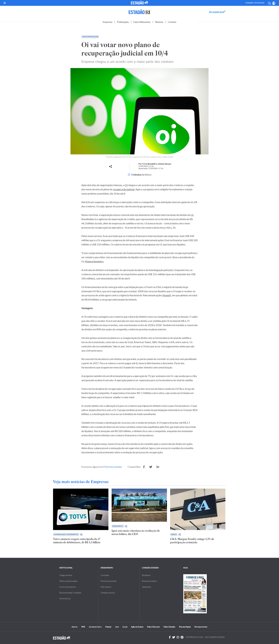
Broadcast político (149, 581)
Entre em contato (113, 466)
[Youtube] (182, 637)
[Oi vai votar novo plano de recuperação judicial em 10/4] (144, 466)
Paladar (108, 627)
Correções (105, 575)
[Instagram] (178, 637)
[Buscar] (269, 3)
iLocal (124, 627)
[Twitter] (173, 637)
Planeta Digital (185, 627)
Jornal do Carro (95, 627)
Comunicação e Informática (66, 534)
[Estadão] (140, 3)
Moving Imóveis (200, 627)
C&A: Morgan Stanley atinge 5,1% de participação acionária (192, 540)
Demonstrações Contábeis (70, 593)
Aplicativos (146, 587)
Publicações (123, 22)
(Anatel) (166, 295)
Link (117, 627)
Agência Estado (137, 627)
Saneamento (117, 526)
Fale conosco (106, 587)
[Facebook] (170, 637)
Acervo (74, 627)
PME (83, 627)
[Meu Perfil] (273, 3)
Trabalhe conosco (108, 593)
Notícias (159, 22)
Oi (126, 185)
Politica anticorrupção (68, 581)
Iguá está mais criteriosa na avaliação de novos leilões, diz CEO (136, 532)
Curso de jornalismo (67, 587)
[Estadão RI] (139, 11)
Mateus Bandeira (94, 261)
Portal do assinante (109, 581)
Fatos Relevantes (142, 22)
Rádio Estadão (169, 627)
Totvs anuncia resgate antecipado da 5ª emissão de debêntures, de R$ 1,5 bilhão (76, 540)
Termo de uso (64, 598)
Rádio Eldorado (153, 627)
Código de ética (65, 575)
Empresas (107, 22)
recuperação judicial (123, 189)
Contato (172, 22)
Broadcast (146, 575)
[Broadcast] (217, 12)
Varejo (174, 534)
